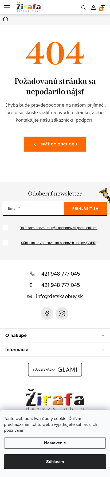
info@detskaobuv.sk (59, 296)
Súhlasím (55, 462)
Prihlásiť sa (85, 208)
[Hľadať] (83, 7)
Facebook (47, 313)
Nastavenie (55, 443)
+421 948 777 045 (59, 273)
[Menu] (7, 7)
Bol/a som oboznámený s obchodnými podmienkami (58, 227)
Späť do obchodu (59, 144)
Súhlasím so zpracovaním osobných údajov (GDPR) (58, 242)
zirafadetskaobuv (62, 313)
